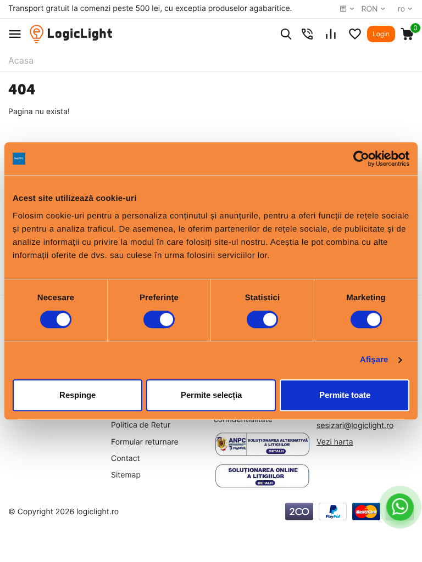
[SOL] (262, 476)
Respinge (77, 395)
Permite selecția (211, 395)
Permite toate (344, 395)
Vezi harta (334, 442)
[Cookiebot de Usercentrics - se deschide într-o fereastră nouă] (361, 158)
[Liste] (355, 34)
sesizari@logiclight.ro (354, 425)
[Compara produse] (331, 34)
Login (381, 34)
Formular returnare (145, 442)
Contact (125, 458)
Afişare (374, 359)
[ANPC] (262, 444)
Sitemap (126, 475)
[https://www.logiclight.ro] (71, 34)
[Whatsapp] (400, 506)
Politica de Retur (140, 425)
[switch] (159, 319)
